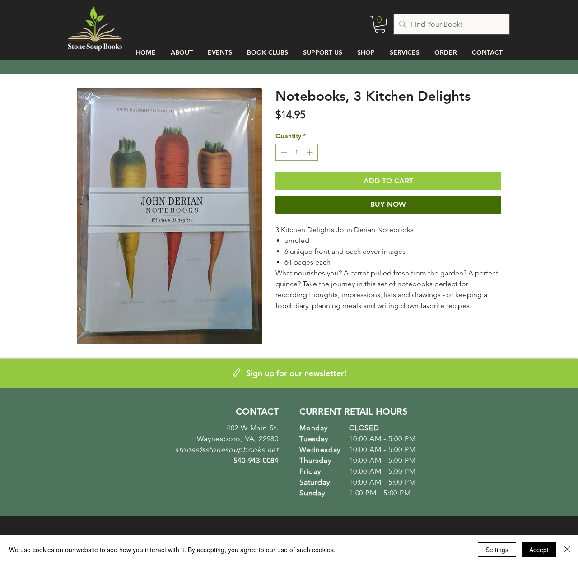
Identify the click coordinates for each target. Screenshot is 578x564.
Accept (539, 549)
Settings (496, 549)
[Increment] (310, 152)
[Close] (567, 549)
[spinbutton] (297, 152)
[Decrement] (283, 152)
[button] (380, 24)
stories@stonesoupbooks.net (227, 449)
